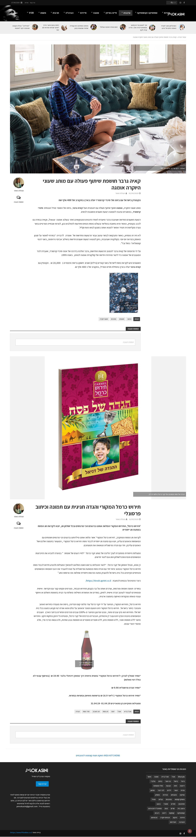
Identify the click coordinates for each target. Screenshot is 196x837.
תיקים (175, 817)
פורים (173, 808)
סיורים (173, 804)
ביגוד (183, 781)
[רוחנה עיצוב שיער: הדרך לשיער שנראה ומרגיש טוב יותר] (64, 28)
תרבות (56, 12)
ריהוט (164, 813)
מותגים (113, 319)
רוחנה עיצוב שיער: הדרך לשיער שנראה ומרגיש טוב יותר (50, 27)
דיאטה (182, 786)
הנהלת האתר (19, 190)
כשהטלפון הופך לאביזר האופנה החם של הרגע (168, 27)
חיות (175, 786)
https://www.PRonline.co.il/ (21, 832)
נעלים (161, 799)
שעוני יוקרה (104, 319)
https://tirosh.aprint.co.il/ (98, 580)
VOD (31, 12)
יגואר (176, 790)
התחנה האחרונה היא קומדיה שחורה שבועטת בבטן (79, 27)
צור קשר (32, 2)
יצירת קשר (42, 784)
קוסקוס (171, 813)
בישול (176, 781)
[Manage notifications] (190, 831)
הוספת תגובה (18, 202)
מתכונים (169, 799)
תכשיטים (154, 817)
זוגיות (167, 12)
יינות (112, 711)
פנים (166, 808)
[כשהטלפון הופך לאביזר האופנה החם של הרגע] (182, 27)
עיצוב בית (181, 808)
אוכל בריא (127, 711)
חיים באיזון (111, 12)
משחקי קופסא (180, 799)
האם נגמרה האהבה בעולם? (109, 27)
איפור (149, 776)
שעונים (121, 319)
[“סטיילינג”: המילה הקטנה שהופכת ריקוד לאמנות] (35, 27)
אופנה (96, 12)
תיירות (83, 12)
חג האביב (96, 711)
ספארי (166, 804)
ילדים (169, 790)
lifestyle (181, 776)
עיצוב (129, 319)
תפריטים (173, 822)
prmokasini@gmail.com (27, 806)
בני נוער (168, 781)
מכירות (165, 795)
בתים (160, 781)
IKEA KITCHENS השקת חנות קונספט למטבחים (98, 755)
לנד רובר (161, 790)
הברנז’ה (69, 12)
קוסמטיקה (181, 813)
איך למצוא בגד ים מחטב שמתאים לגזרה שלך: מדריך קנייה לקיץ (137, 27)
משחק (157, 795)
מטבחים (174, 795)
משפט (43, 12)
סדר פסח (86, 711)
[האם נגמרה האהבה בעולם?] (123, 27)
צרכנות (126, 12)
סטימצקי (181, 804)
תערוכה (182, 822)
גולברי (153, 781)
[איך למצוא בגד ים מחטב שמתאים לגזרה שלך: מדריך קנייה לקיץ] (152, 28)
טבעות (168, 786)
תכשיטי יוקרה (165, 817)
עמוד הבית (182, 37)
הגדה (78, 711)
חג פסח (105, 711)
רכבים (157, 813)
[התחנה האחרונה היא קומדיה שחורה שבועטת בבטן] (94, 27)
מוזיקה (182, 795)
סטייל (154, 799)
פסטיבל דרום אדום (155, 808)
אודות (26, 2)
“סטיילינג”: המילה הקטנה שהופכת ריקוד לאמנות (21, 27)
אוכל (119, 711)
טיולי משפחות (158, 786)
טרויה (183, 790)
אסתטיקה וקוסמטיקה (147, 12)
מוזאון (153, 790)
